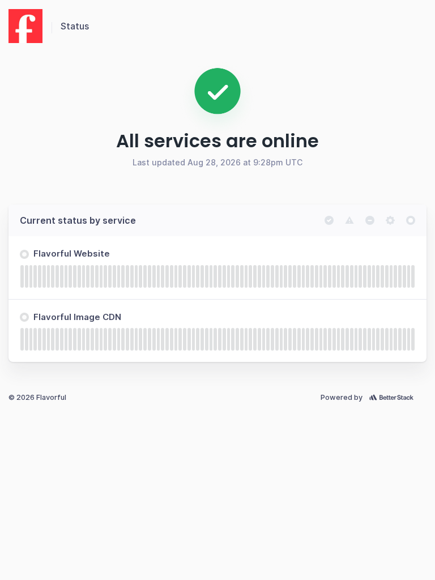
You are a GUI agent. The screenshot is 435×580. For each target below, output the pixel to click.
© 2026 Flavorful (37, 397)
